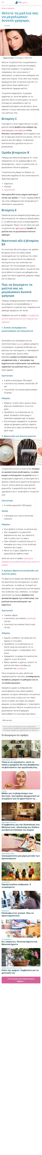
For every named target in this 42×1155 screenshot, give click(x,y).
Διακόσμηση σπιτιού (9, 760)
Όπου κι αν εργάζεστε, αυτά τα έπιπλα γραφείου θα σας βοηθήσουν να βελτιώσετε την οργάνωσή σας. (20, 765)
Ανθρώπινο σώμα (8, 853)
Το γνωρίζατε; (7, 939)
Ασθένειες (5, 911)
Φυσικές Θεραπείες (8, 8)
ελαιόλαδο (31, 618)
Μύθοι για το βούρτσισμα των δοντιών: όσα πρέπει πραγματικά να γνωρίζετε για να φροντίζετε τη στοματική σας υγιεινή (20, 796)
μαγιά (21, 344)
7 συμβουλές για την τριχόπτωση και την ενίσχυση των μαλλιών (20, 318)
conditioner (21, 668)
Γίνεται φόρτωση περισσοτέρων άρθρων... (21, 980)
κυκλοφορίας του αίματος (14, 130)
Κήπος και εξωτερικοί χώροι (12, 968)
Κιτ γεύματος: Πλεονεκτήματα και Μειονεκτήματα (19, 943)
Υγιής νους (6, 882)
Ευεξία (4, 791)
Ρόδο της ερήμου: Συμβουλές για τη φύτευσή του (20, 971)
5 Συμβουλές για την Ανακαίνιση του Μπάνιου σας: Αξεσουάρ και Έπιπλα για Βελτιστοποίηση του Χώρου (21, 827)
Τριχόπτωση (9, 190)
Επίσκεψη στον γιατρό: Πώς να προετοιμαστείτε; (18, 914)
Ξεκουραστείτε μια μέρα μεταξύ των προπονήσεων (21, 857)
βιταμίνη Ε (22, 228)
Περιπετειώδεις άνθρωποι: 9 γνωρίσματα (16, 885)
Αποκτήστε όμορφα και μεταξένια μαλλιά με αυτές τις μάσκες (21, 561)
